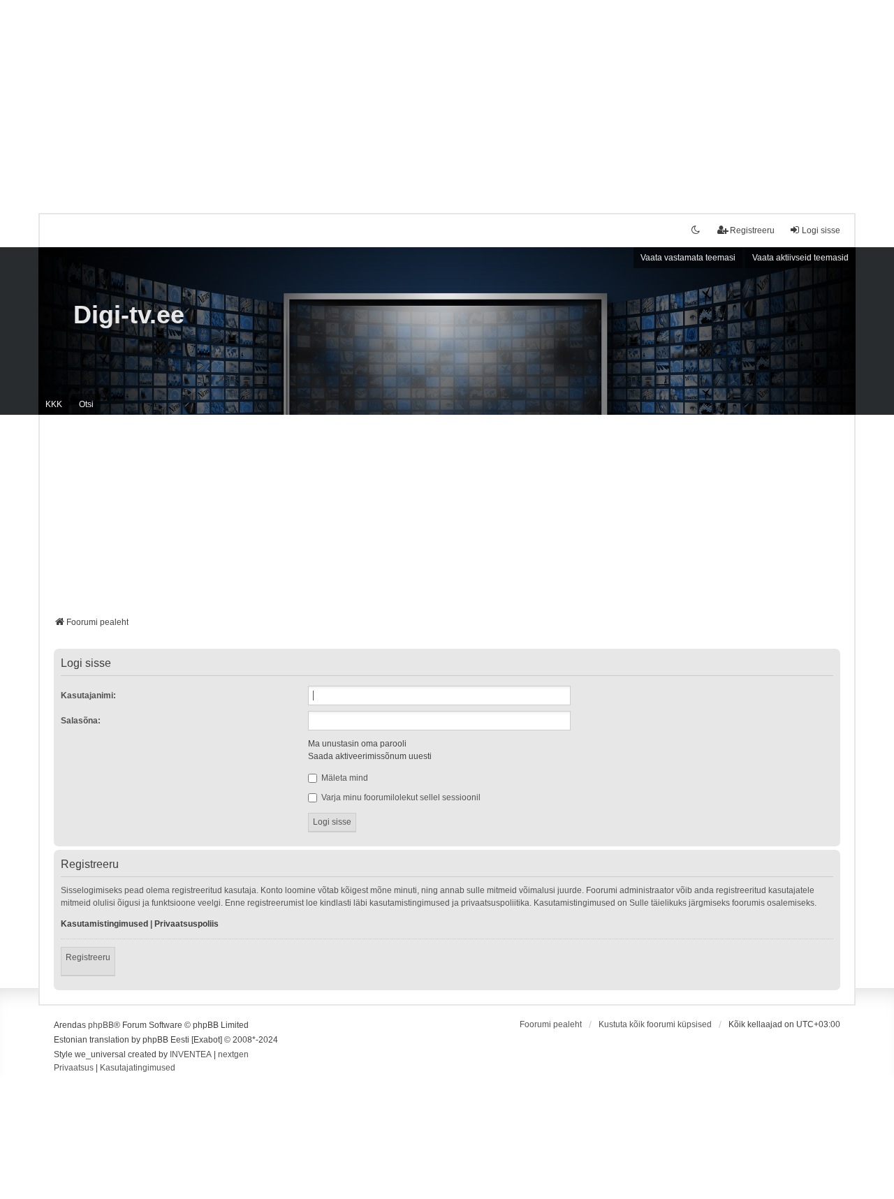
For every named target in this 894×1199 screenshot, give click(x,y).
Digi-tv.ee (128, 314)
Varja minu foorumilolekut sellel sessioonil (400, 797)
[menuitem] (74, 1068)
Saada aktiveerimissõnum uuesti (370, 756)
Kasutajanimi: (88, 695)
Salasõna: (81, 721)
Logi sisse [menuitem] (821, 230)
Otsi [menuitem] (86, 404)
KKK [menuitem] (53, 404)
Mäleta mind (343, 778)
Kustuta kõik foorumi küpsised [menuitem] (655, 1024)
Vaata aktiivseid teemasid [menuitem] (800, 258)
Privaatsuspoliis (186, 924)
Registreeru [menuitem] (752, 230)
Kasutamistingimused (104, 924)
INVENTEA (191, 1054)
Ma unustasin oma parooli (357, 744)
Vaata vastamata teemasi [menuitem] (687, 258)
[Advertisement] (447, 98)
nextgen (233, 1054)
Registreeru (88, 957)
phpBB (101, 1025)
